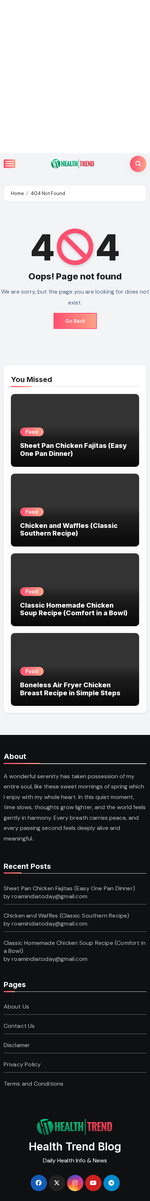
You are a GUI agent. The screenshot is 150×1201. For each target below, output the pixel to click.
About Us (16, 1006)
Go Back (75, 321)
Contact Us (19, 1026)
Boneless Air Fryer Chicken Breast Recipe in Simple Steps (70, 689)
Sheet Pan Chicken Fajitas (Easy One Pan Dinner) (69, 888)
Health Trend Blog (75, 1146)
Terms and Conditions (34, 1083)
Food (31, 432)
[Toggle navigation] (9, 163)
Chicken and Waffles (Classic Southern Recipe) (69, 529)
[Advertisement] (75, 75)
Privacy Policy (22, 1064)
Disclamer (17, 1045)
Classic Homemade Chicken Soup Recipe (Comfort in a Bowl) (73, 609)
